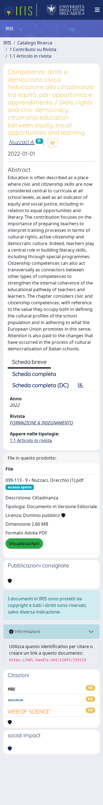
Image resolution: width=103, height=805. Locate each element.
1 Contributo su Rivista (32, 49)
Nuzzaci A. (22, 142)
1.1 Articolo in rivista (30, 56)
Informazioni (26, 631)
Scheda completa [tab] (34, 373)
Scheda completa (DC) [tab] (40, 385)
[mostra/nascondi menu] (97, 10)
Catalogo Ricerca (34, 43)
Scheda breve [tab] (29, 361)
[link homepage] (20, 9)
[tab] (80, 385)
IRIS (7, 43)
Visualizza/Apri (24, 544)
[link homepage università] (65, 9)
